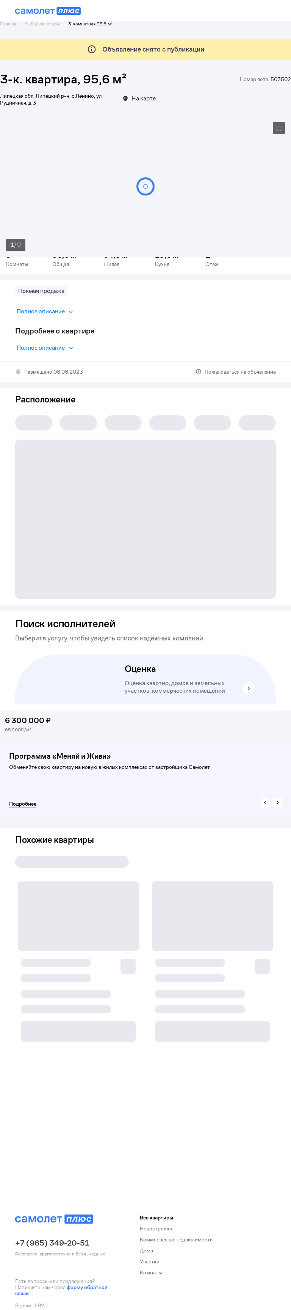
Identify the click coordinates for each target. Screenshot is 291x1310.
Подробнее (22, 803)
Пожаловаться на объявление (240, 371)
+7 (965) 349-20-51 (52, 1243)
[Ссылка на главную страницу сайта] (48, 11)
